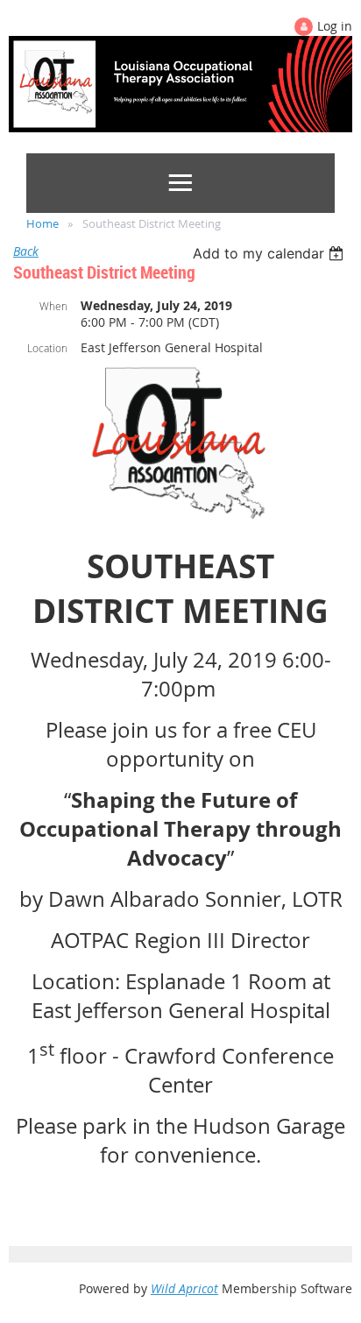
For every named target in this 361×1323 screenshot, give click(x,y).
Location (47, 348)
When (53, 306)
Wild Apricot (184, 1288)
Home (42, 223)
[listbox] (270, 253)
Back (26, 251)
